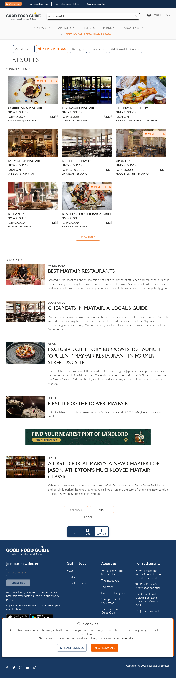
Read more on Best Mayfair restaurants (88, 279)
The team (107, 586)
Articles (65, 27)
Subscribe (18, 582)
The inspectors (110, 580)
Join (168, 15)
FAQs (70, 570)
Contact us (73, 577)
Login (157, 15)
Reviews (40, 27)
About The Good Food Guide (112, 572)
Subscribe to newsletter (67, 4)
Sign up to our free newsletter (112, 600)
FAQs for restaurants (147, 611)
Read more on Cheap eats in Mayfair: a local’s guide (88, 319)
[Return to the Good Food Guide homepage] (23, 16)
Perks (107, 27)
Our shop (14, 4)
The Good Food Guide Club (111, 610)
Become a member (96, 4)
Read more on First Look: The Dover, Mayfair (88, 410)
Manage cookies (72, 648)
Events (89, 27)
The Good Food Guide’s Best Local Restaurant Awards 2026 (146, 599)
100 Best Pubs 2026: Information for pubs (147, 585)
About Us (131, 27)
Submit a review (76, 583)
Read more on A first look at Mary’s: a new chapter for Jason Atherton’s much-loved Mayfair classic (88, 478)
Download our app (38, 4)
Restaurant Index (16, 673)
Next (102, 509)
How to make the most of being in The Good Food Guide (148, 574)
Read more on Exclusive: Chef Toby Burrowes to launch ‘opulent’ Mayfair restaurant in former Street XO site (88, 366)
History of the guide (113, 593)
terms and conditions (122, 638)
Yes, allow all (105, 648)
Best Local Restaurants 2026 (88, 34)
